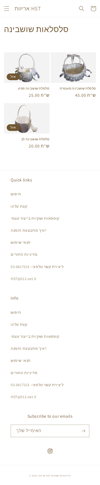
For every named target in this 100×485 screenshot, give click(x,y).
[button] (7, 8)
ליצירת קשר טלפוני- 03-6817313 (37, 266)
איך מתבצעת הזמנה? (28, 230)
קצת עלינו (19, 206)
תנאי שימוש (21, 242)
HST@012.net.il (23, 278)
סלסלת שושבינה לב (35, 139)
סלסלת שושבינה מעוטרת (78, 88)
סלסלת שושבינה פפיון (33, 88)
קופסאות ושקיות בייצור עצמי (35, 218)
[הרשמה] (83, 431)
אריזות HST (44, 475)
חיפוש (16, 194)
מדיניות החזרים (24, 254)
